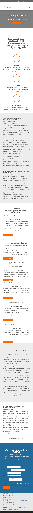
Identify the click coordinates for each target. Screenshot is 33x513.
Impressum (22, 502)
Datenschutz (6, 483)
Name (4, 467)
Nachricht (5, 480)
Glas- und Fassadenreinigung (17, 243)
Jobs (20, 509)
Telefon (5, 472)
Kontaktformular (18, 91)
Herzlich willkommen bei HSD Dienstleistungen (16, 16)
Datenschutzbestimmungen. (10, 485)
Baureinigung (16, 286)
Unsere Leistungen (16, 22)
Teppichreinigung (16, 306)
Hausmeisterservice (16, 219)
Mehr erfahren (8, 234)
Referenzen (22, 507)
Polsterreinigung (16, 328)
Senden (6, 487)
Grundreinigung (16, 267)
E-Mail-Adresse (7, 469)
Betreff (5, 475)
